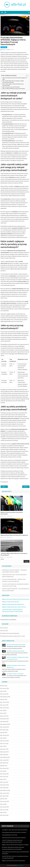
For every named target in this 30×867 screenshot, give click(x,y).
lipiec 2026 (4, 685)
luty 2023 (4, 713)
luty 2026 (4, 691)
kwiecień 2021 (5, 773)
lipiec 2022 (4, 732)
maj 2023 (4, 710)
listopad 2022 (5, 721)
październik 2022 (6, 724)
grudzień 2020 (5, 785)
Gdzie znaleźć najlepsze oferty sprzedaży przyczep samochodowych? (13, 84)
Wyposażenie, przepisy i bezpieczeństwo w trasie (13, 636)
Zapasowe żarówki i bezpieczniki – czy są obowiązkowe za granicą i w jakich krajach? (15, 589)
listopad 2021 (5, 754)
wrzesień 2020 (5, 793)
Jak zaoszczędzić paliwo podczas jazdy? (16, 644)
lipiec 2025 (4, 699)
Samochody (3, 47)
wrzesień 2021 (5, 760)
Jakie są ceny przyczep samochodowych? (11, 87)
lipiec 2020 (4, 798)
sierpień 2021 (5, 762)
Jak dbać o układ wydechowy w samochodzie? (26, 486)
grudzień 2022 (5, 718)
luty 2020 (4, 812)
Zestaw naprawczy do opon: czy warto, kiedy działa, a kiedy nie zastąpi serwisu (14, 575)
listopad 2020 (5, 787)
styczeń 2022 (5, 749)
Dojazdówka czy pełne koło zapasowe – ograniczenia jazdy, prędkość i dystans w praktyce (14, 570)
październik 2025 (6, 696)
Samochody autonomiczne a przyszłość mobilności (14, 837)
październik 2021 (6, 757)
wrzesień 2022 (5, 727)
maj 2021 (4, 771)
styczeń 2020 (5, 815)
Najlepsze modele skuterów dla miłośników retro (13, 604)
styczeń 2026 (5, 694)
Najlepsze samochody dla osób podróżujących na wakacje (15, 844)
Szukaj (2, 559)
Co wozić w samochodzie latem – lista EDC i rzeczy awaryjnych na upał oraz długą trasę (14, 580)
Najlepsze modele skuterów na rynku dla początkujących (14, 535)
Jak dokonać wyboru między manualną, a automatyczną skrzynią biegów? (14, 554)
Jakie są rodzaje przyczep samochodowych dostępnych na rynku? (14, 78)
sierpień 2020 (5, 796)
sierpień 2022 (5, 729)
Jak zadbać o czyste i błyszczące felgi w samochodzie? (15, 829)
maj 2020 (4, 804)
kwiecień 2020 (5, 807)
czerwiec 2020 (5, 801)
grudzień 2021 (5, 751)
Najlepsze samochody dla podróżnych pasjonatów (13, 860)
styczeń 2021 (5, 782)
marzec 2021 (5, 776)
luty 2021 (4, 779)
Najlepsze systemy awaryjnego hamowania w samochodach (12, 513)
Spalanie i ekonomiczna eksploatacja (10, 633)
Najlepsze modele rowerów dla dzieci (10, 601)
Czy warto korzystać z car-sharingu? (15, 673)
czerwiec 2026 (5, 688)
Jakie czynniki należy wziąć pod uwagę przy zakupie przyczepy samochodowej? (13, 81)
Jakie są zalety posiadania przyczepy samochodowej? (13, 88)
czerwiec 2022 (5, 735)
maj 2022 (4, 738)
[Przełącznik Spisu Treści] (26, 75)
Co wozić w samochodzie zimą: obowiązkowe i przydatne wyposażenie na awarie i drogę (15, 585)
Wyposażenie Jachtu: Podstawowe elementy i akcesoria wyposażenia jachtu (5, 486)
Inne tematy (5, 627)
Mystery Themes (19, 865)
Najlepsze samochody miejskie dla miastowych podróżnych (15, 599)
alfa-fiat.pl (11, 49)
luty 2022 (4, 746)
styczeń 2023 (5, 716)
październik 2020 (6, 790)
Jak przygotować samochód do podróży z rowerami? (14, 832)
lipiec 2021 (4, 765)
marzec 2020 (5, 809)
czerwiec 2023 (5, 707)
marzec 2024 (5, 705)
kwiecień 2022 (5, 740)
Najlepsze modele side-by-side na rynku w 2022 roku (14, 607)
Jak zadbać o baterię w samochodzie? (15, 651)
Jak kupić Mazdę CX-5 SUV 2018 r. (10, 835)
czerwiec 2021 (5, 768)
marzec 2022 (5, 743)
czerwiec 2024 (5, 702)
